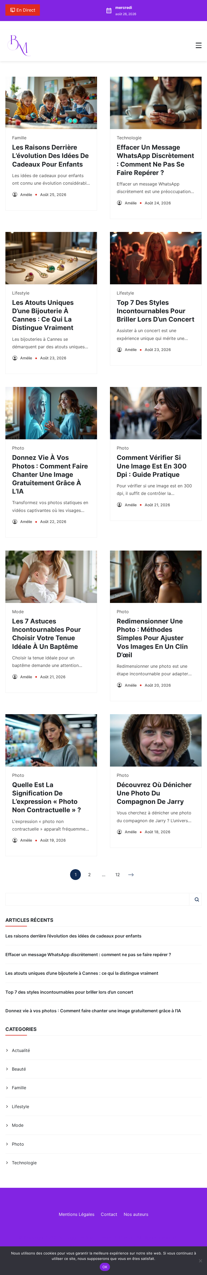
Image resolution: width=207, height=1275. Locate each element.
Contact (109, 1214)
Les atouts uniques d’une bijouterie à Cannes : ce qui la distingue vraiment (81, 973)
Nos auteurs (136, 1214)
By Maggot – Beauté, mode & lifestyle (96, 1237)
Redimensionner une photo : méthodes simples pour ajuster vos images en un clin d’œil (152, 638)
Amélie (26, 194)
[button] (199, 45)
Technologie (129, 138)
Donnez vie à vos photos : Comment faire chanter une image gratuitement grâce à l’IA (50, 474)
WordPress (134, 1245)
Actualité (21, 1050)
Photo (18, 448)
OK (105, 1267)
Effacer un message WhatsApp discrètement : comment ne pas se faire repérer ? (88, 954)
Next (131, 874)
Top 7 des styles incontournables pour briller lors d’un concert (155, 311)
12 (117, 876)
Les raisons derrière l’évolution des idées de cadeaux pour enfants (50, 155)
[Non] (200, 1260)
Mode (18, 611)
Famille (19, 138)
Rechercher (196, 899)
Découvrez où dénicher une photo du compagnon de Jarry (154, 793)
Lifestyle (20, 293)
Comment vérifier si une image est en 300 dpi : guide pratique (152, 466)
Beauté (19, 1069)
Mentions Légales (76, 1214)
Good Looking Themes (73, 1245)
